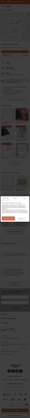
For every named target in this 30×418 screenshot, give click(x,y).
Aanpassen (21, 218)
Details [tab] (15, 198)
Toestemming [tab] (5, 198)
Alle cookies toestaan (8, 218)
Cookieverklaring (23, 212)
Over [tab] (24, 198)
